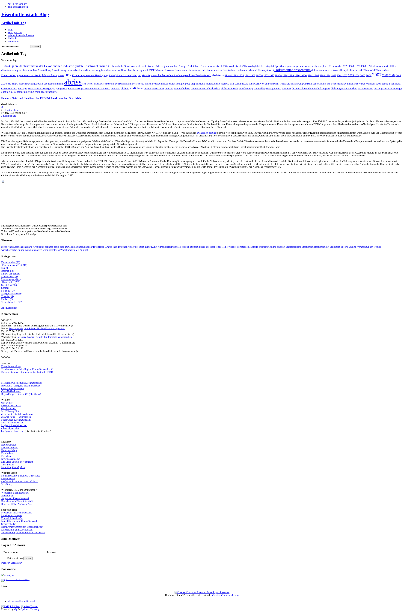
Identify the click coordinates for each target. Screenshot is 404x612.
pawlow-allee (192, 75)
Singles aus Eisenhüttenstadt (15, 498)
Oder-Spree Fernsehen (12, 388)
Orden (180, 75)
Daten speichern (15, 558)
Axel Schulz (382, 83)
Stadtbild (253, 246)
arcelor (147, 88)
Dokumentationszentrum (292, 70)
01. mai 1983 (231, 75)
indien (148, 83)
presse (202, 246)
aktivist (125, 88)
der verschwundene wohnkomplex (311, 88)
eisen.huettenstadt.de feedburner (17, 414)
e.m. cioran (209, 66)
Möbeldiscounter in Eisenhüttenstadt (19, 521)
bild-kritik (214, 88)
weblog (377, 246)
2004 (356, 75)
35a (9, 83)
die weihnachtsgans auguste (372, 88)
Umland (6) (7, 299)
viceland (88, 88)
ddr (41, 66)
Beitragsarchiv (15, 32)
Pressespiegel (213, 246)
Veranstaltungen (365, 246)
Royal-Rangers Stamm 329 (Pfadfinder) (21, 394)
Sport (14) (6, 287)
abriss (73, 82)
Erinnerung (78, 75)
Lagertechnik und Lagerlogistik (17, 529)
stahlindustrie (241, 83)
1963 (252, 75)
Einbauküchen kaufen (12, 518)
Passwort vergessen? (11, 562)
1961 (247, 75)
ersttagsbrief (270, 66)
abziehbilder (390, 66)
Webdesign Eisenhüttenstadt (15, 492)
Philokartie (352, 83)
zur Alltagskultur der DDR (39, 372)
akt (118, 88)
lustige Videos (8, 478)
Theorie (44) (7, 296)
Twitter (34, 606)
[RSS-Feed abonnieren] (5, 606)
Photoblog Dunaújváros (13, 467)
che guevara (274, 88)
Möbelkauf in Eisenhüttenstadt (16, 512)
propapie (195, 83)
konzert (127, 75)
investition (157, 83)
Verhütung (6, 484)
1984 (4, 66)
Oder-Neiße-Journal (11, 391)
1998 (333, 75)
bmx (130, 70)
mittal (165, 83)
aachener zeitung (27, 83)
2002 (345, 75)
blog (62, 246)
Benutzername (10, 552)
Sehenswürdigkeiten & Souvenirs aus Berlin (23, 532)
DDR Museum (156, 70)
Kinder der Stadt (136, 246)
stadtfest (281, 246)
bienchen (116, 70)
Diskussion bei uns (206, 132)
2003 (351, 75)
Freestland (6, 456)
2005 (362, 75)
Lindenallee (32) (9, 276)
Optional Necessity (30, 609)
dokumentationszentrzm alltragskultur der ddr (337, 70)
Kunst (71, 88)
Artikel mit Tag (13, 23)
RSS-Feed (15, 606)
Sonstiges (79, 88)
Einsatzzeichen (8, 75)
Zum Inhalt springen (18, 6)
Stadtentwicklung (267, 246)
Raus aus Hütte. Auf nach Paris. (17, 504)
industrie (68, 66)
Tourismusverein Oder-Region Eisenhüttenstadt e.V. (27, 369)
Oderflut (172, 75)
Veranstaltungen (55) (11, 302)
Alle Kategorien (9, 307)
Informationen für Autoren (21, 35)
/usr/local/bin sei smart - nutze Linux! (19, 481)
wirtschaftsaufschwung (291, 83)
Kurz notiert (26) (10, 282)
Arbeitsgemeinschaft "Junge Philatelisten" (178, 66)
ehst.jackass (8, 91)
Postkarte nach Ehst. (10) (14, 265)
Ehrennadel (369, 70)
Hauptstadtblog (8, 444)
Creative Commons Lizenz (225, 595)
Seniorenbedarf (8, 524)
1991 (310, 75)
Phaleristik (205, 75)
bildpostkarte (49, 75)
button (61, 75)
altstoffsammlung (9, 70)
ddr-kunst (169, 70)
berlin (78, 70)
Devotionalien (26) (10, 262)
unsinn (103, 66)
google (51, 88)
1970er (259, 75)
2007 (377, 74)
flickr (89, 246)
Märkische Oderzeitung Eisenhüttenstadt (21, 382)
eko (142, 83)
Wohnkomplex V (33, 250)
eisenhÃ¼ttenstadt (225, 66)
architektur (24, 70)
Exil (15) (5, 268)
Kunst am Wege (9, 450)
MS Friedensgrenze (336, 83)
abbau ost (41, 83)
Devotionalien (53, 66)
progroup (185, 83)
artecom (169, 88)
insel (115, 246)
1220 (345, 66)
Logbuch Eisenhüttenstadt (14, 425)
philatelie (81, 66)
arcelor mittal (158, 88)
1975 (271, 75)
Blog (10, 29)
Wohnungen (7, 495)
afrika (114, 88)
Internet (122, 246)
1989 (291, 75)
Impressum (13, 41)
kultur (134, 75)
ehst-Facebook (8, 408)
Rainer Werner (229, 246)
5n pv (15, 83)
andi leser (136, 88)
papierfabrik (175, 83)
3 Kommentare (8, 115)
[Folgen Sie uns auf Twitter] (25, 606)
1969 (351, 66)
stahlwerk (254, 83)
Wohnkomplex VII (69, 249)
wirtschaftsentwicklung (314, 83)
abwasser (378, 66)
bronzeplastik (141, 70)
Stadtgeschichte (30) (11, 293)
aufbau (33, 70)
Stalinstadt (335, 246)
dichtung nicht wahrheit (344, 88)
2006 (368, 75)
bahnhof (178, 88)
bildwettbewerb (229, 88)
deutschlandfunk (123, 83)
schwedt (93, 66)
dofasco (136, 83)
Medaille (146, 75)
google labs (61, 88)
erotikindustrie (49, 91)
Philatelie (217, 75)
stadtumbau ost (321, 246)
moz (185, 246)
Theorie (344, 246)
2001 (339, 75)
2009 (392, 75)
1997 (369, 66)
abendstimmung (55, 83)
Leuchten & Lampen (11, 515)
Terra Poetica (7, 464)
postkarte (281, 66)
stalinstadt (305, 66)
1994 (327, 75)
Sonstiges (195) (9, 285)
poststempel (293, 66)
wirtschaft (274, 83)
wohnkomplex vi (51, 250)
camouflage (260, 88)
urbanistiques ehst (10, 428)
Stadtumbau (308, 246)
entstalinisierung (24, 91)
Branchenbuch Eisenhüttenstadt (17, 501)
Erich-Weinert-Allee (38, 88)
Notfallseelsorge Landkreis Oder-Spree (20, 475)
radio (202, 83)
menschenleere (159, 75)
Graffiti (108, 246)
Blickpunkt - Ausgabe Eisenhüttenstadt (20, 385)
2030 (4, 83)
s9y (15, 609)
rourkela (225, 83)
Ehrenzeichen (382, 70)
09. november (335, 66)
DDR (68, 75)
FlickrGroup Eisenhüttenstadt (15, 419)
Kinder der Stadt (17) (11, 273)
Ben (3, 107)
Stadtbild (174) (8, 290)
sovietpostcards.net (10, 459)
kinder (119, 75)
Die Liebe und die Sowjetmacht (17, 461)
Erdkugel (22, 88)
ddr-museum (181, 70)
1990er (303, 75)
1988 (285, 75)
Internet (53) (7, 270)
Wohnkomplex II (101, 88)
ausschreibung (107, 83)
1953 (241, 75)
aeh (84, 83)
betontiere (106, 70)
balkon (186, 88)
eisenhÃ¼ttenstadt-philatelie (249, 66)
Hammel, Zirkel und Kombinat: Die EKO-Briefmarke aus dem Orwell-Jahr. (41, 98)
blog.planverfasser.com (12, 431)
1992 (316, 75)
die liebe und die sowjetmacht (259, 70)
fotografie (98, 246)
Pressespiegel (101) (11, 279)
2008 (385, 75)
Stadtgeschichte (293, 246)
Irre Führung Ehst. (10, 411)
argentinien (22, 75)
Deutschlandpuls (9, 447)
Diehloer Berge (394, 88)
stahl (232, 83)
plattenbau (193, 246)
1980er (278, 75)
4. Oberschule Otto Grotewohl (124, 66)
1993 (322, 75)
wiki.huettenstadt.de (11, 405)
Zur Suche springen (17, 4)
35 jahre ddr (16, 66)
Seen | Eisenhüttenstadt (12, 422)
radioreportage (213, 83)
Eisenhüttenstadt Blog (25, 14)
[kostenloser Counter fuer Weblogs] (15, 579)
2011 (398, 75)
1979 (357, 66)
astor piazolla (35, 75)
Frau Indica (7, 453)
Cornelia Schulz (9, 88)
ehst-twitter (6, 402)
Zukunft (84, 250)
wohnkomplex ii (320, 66)
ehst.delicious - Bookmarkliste (16, 417)
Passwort (51, 552)
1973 (266, 75)
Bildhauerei (395, 83)
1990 (297, 75)
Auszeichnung (59, 70)
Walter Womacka (366, 83)
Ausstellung (44, 70)
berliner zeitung (92, 70)
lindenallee (176, 246)
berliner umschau (199, 88)
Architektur (38, 246)
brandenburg (246, 88)
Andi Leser (13, 246)
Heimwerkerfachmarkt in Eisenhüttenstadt (22, 526)
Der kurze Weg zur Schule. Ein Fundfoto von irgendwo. (37, 328)
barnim (71, 70)
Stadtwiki (12, 38)
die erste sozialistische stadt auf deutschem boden (216, 70)
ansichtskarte (148, 66)
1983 (363, 66)
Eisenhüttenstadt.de (11, 366)
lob (139, 75)
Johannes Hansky (94, 75)
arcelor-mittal (93, 83)
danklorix (286, 88)
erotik (37, 91)
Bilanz (124, 70)
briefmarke (31, 66)
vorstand (264, 83)
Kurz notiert (164, 246)
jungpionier (109, 75)
